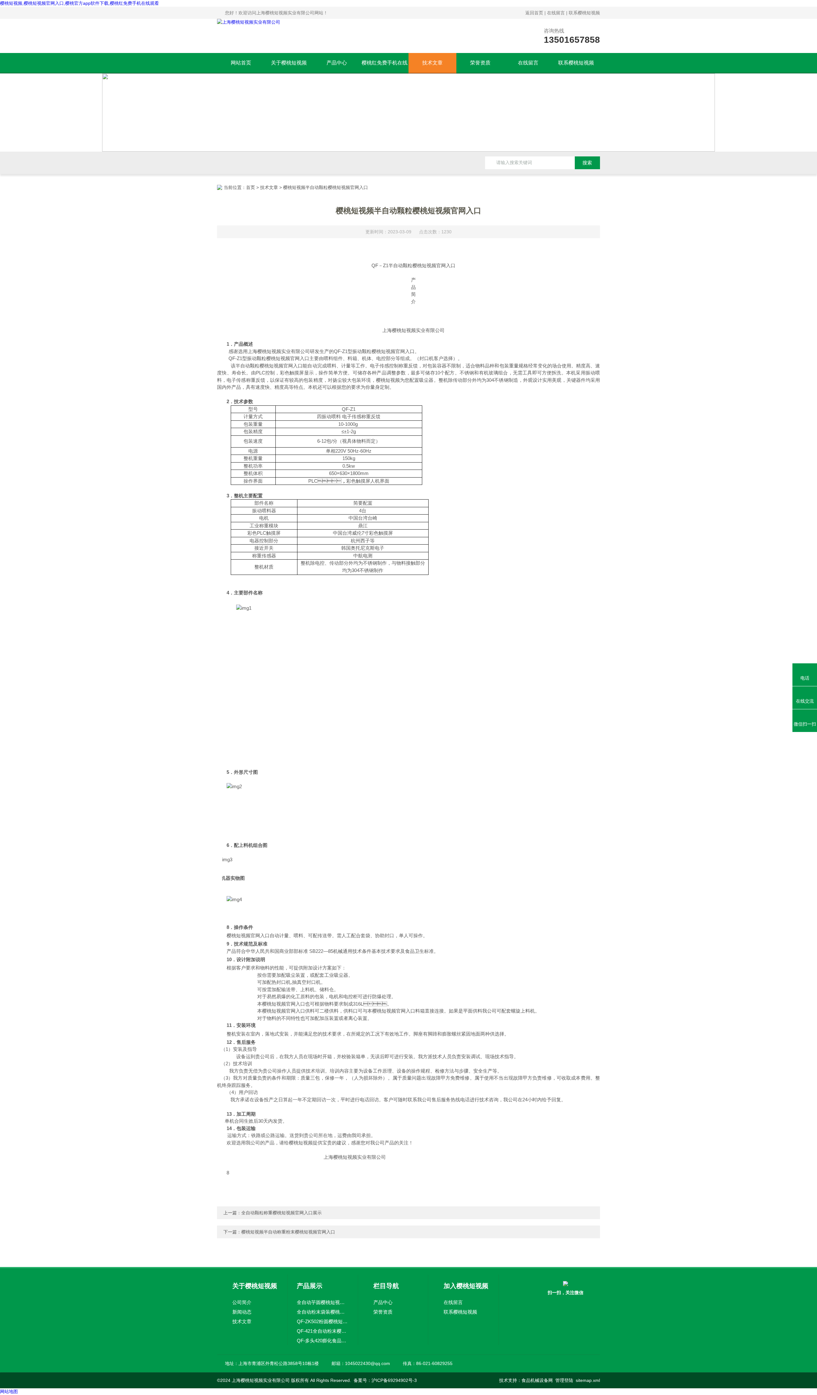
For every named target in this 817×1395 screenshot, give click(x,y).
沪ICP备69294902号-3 (394, 1380)
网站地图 (9, 1391)
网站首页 (241, 62)
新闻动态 (241, 1312)
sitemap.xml (588, 1380)
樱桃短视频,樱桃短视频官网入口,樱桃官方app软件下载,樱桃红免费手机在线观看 (79, 3)
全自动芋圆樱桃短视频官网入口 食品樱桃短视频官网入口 (323, 1302)
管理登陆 (564, 1380)
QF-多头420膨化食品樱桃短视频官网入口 (323, 1340)
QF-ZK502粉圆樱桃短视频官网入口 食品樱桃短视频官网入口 (323, 1321)
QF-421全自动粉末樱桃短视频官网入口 (323, 1331)
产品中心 (336, 62)
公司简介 (241, 1302)
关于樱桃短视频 (289, 62)
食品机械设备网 (537, 1380)
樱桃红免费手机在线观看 (385, 66)
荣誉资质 (480, 62)
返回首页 (534, 12)
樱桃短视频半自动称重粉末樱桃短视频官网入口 (288, 1231)
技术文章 (432, 62)
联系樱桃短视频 (584, 12)
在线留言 (556, 12)
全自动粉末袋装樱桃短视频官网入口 (323, 1312)
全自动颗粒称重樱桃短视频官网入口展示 (281, 1212)
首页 (250, 187)
